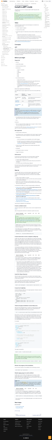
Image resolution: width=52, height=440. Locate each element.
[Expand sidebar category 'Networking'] (12, 56)
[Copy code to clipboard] (41, 233)
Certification (27, 1)
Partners (39, 424)
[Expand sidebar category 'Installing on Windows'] (12, 31)
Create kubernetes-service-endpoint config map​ (47, 16)
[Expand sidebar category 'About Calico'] (12, 3)
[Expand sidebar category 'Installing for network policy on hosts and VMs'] (12, 26)
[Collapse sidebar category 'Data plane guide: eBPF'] (12, 44)
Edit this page (18, 410)
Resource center (6, 424)
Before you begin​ (46, 7)
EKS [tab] (36, 213)
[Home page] (15, 3)
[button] (5, 1)
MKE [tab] (39, 213)
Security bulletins (18, 424)
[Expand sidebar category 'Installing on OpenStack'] (12, 54)
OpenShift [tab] (29, 213)
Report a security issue (18, 426)
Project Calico (29, 421)
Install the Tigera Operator (20, 193)
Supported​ (46, 8)
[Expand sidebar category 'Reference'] (12, 62)
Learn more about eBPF (20, 406)
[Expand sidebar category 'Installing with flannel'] (12, 30)
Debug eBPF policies (19, 407)
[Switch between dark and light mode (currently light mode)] (44, 1)
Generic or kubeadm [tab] (19, 213)
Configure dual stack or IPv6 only (31, 127)
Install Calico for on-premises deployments (26, 16)
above (16, 208)
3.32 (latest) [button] (18, 1)
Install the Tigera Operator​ (47, 18)
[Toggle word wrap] (39, 285)
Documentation (5, 421)
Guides (4, 431)
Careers (39, 427)
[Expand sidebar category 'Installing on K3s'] (12, 33)
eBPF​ (45, 6)
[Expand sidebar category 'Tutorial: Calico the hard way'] (12, 42)
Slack (27, 427)
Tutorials (23, 1)
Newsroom (39, 426)
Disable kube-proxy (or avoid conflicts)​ (47, 26)
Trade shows (5, 427)
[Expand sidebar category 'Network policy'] (12, 57)
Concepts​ (45, 5)
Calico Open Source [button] (12, 1)
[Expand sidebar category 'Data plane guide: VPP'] (12, 53)
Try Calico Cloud (32, 1)
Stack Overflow (29, 426)
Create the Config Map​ (47, 20)
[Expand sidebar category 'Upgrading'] (12, 43)
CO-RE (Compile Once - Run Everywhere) (30, 111)
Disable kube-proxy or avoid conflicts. (22, 201)
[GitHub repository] (42, 1)
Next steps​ (45, 27)
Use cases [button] (36, 1)
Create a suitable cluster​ (47, 13)
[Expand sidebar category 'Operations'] (12, 61)
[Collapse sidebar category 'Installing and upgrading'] (12, 5)
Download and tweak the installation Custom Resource (26, 195)
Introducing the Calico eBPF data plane (23, 41)
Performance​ (46, 10)
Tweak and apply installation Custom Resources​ (47, 22)
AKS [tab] (33, 213)
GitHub (28, 424)
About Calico (40, 421)
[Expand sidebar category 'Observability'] (12, 59)
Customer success (18, 421)
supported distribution (24, 83)
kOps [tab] (25, 213)
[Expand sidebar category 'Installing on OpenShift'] (12, 27)
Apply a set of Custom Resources (21, 197)
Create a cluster (19, 187)
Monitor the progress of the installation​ (47, 24)
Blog (4, 426)
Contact (39, 429)
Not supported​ (47, 9)
